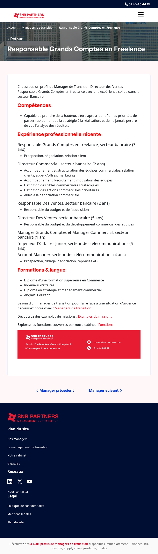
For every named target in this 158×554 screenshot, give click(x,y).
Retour (16, 38)
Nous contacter (17, 492)
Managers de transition (38, 27)
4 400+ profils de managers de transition (59, 544)
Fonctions (106, 324)
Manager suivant (104, 390)
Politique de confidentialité (25, 506)
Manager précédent (56, 390)
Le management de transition (27, 447)
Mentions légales (19, 514)
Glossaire (13, 464)
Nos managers (17, 439)
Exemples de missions (95, 316)
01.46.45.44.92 (139, 4)
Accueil (12, 27)
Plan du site (15, 522)
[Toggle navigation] (141, 15)
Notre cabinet (16, 455)
